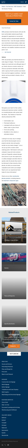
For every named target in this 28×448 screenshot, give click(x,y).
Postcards (4, 371)
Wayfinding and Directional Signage (11, 394)
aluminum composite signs (11, 180)
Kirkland (4, 425)
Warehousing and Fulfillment (9, 410)
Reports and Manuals (7, 374)
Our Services (9, 6)
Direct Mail (5, 402)
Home (3, 6)
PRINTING (5, 361)
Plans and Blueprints (7, 369)
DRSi (3, 32)
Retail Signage (5, 384)
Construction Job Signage (8, 382)
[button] (24, 2)
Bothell (4, 420)
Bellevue (4, 417)
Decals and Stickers (7, 364)
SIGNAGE (4, 379)
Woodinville (5, 435)
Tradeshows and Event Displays (10, 389)
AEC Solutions (18, 6)
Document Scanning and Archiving (11, 407)
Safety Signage (6, 387)
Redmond (4, 427)
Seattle (3, 432)
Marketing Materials (7, 366)
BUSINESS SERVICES (7, 399)
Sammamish (5, 430)
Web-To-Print (5, 404)
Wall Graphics (5, 392)
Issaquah (4, 422)
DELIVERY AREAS (6, 415)
